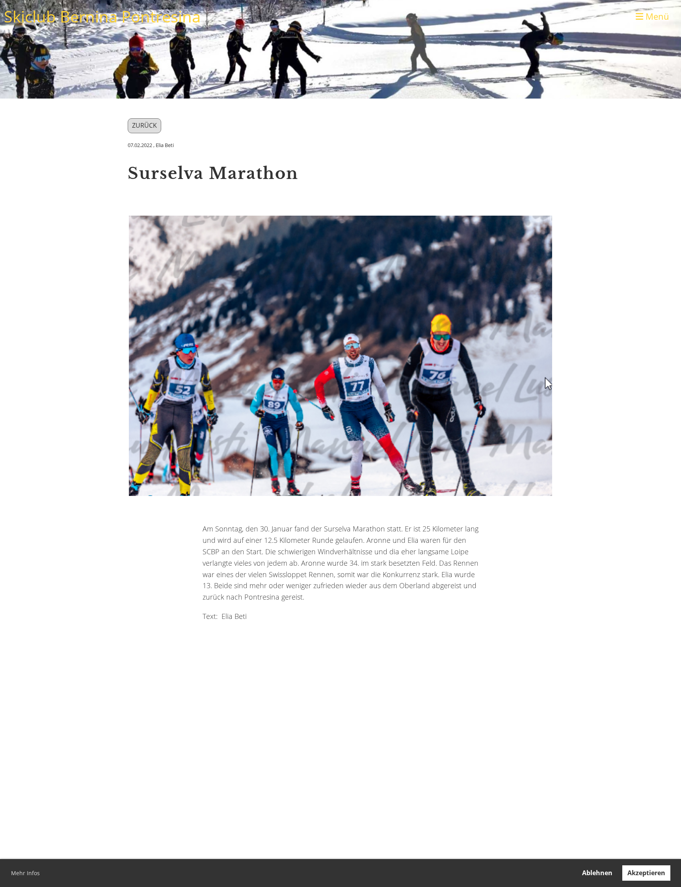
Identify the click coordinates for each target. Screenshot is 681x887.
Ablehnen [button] (597, 872)
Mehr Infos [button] (25, 873)
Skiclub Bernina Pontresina (102, 16)
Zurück (144, 125)
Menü (656, 16)
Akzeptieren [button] (646, 872)
